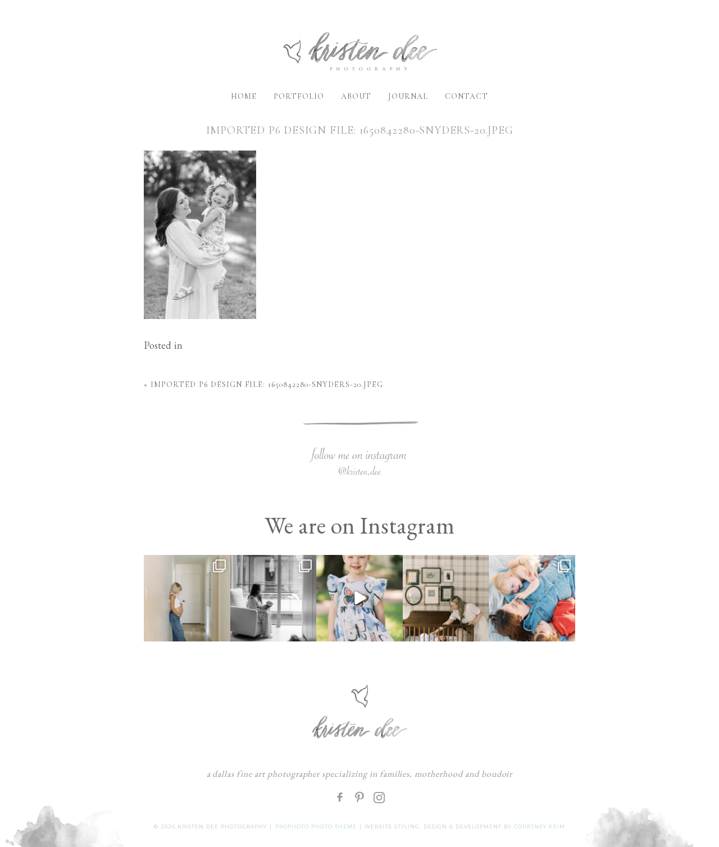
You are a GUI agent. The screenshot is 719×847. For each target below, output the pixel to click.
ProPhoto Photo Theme (316, 826)
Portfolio (299, 96)
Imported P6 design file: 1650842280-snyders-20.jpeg (267, 384)
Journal (408, 96)
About (356, 96)
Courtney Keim (539, 826)
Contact (466, 96)
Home (244, 96)
